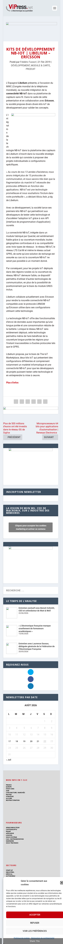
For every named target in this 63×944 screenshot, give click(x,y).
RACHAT (9, 794)
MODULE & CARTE (40, 65)
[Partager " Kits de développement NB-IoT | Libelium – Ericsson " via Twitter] (22, 402)
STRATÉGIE (10, 796)
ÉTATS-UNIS (10, 789)
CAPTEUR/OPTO (11, 829)
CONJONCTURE (11, 792)
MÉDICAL (9, 874)
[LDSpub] (30, 410)
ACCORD (9, 798)
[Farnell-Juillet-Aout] (31, 548)
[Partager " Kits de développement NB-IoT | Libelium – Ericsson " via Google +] (28, 402)
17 (9, 741)
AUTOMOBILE (10, 876)
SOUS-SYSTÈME (11, 837)
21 (38, 741)
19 (24, 741)
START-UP (9, 870)
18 (17, 741)
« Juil (8, 760)
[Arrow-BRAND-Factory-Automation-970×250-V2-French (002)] (31, 28)
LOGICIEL (9, 835)
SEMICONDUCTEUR (12, 827)
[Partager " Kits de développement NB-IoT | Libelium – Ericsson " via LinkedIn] (33, 402)
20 (31, 741)
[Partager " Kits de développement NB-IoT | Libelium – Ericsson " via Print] (45, 402)
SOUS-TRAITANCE (12, 843)
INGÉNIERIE (10, 841)
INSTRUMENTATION (17, 839)
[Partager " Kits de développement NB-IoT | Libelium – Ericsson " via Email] (39, 402)
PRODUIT (30, 69)
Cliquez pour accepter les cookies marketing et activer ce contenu (30, 527)
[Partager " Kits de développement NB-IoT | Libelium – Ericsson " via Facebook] (16, 402)
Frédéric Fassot (28, 62)
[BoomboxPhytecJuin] (31, 450)
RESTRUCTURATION (12, 800)
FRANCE (9, 785)
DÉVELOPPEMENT (20, 65)
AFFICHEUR (10, 833)
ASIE (7, 790)
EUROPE (9, 787)
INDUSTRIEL (10, 872)
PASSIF (8, 831)
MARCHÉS (21, 792)
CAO (7, 839)
